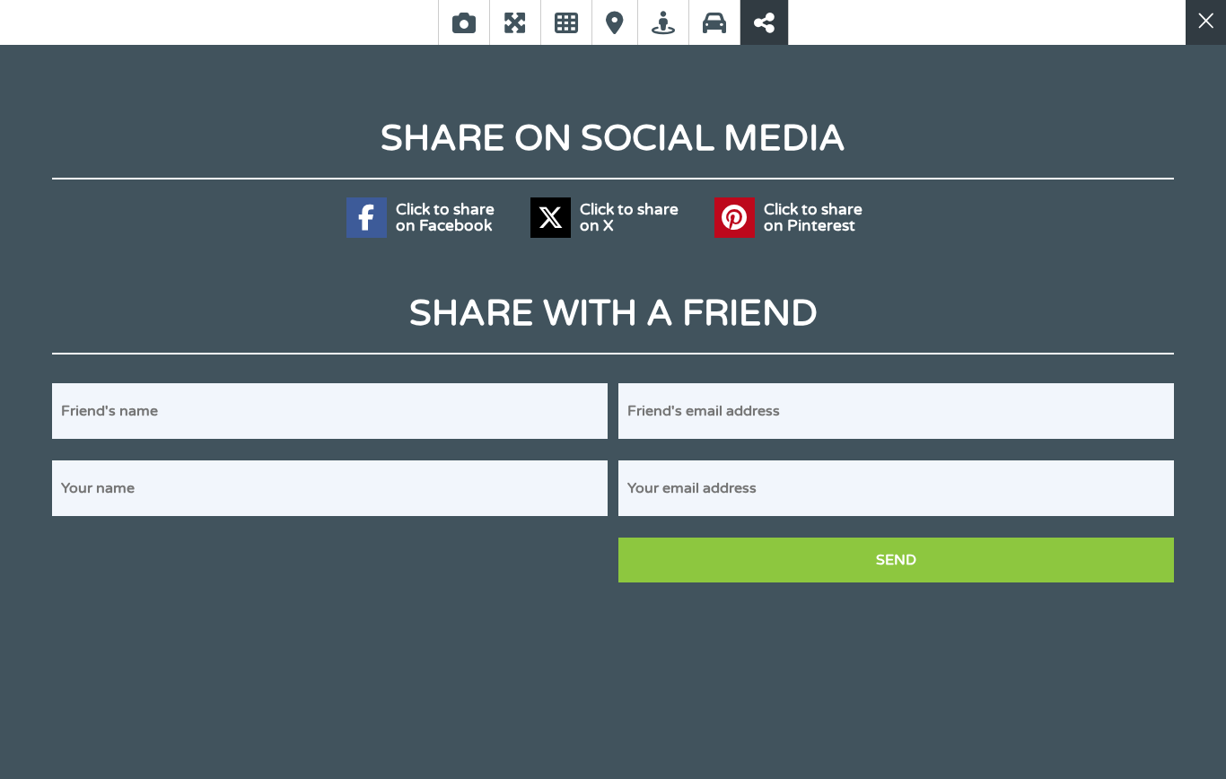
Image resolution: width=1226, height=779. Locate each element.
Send (896, 560)
